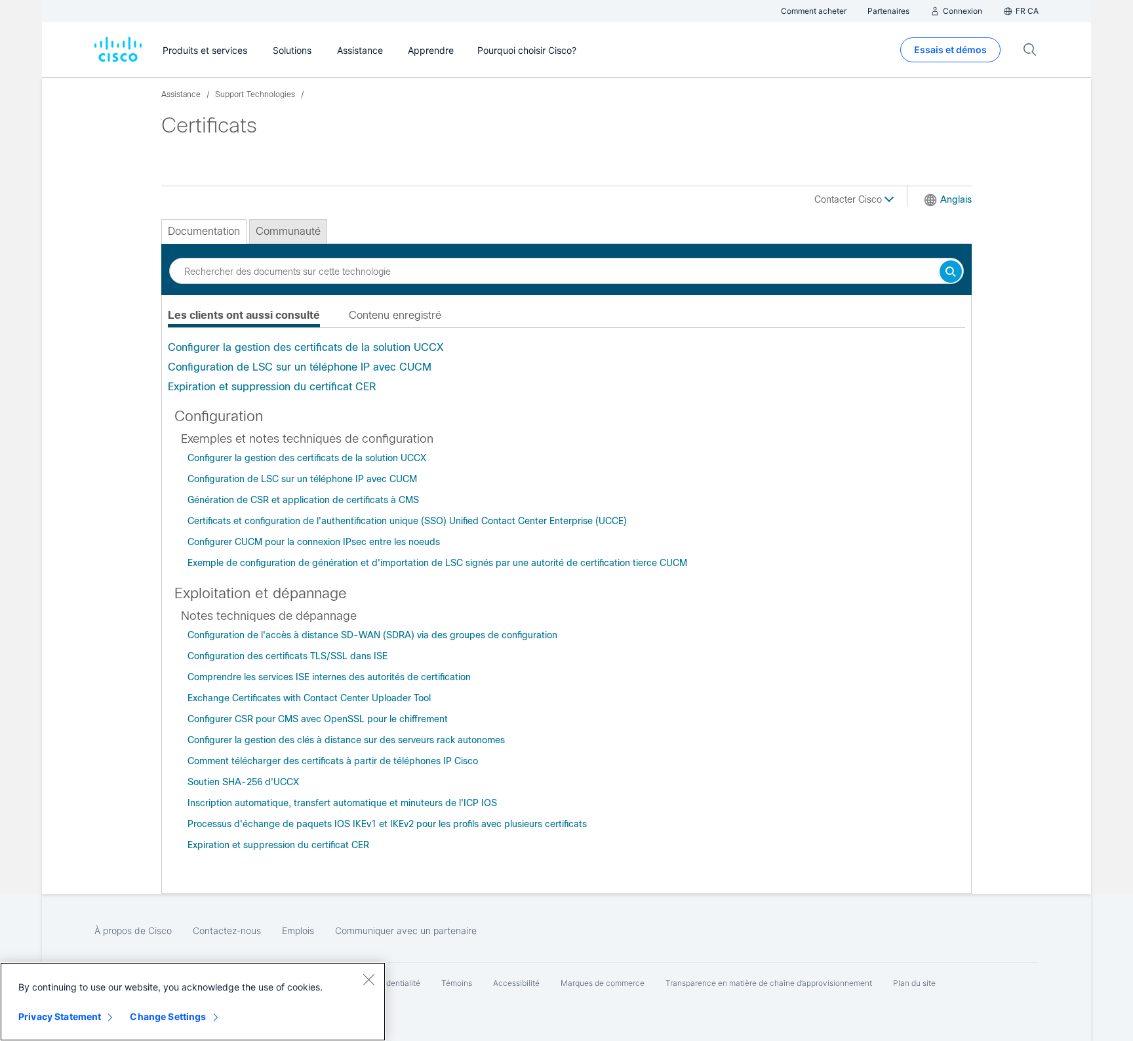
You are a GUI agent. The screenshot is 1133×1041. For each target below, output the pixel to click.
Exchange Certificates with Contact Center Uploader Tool (309, 698)
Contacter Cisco (849, 199)
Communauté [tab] (288, 231)
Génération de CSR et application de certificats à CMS (303, 500)
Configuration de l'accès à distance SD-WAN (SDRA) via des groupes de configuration (372, 635)
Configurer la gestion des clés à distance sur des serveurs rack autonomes (346, 740)
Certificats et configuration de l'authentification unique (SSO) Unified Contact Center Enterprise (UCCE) (407, 521)
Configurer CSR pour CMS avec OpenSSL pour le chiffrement (318, 719)
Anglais (956, 199)
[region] (193, 1001)
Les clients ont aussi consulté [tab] (244, 315)
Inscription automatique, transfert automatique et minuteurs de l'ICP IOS (342, 803)
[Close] (368, 979)
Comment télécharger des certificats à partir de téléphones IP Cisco (333, 761)
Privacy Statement (59, 1016)
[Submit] (951, 272)
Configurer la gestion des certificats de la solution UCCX (305, 347)
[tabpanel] (566, 367)
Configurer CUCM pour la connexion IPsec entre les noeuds (314, 542)
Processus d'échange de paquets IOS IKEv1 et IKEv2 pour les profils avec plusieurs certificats (387, 824)
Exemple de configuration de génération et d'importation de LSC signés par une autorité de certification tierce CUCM (437, 563)
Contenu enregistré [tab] (395, 315)
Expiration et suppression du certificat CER (272, 386)
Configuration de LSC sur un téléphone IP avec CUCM (299, 367)
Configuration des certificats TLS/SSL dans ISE (288, 656)
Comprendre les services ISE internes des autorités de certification (329, 677)
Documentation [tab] (204, 231)
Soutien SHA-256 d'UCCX (243, 782)
